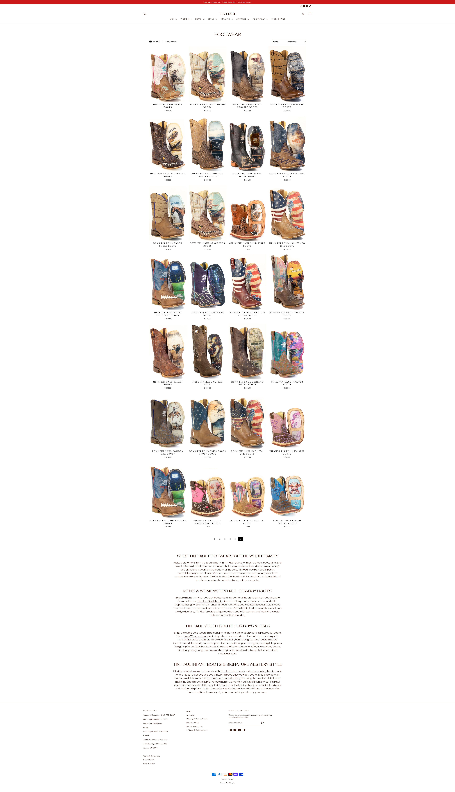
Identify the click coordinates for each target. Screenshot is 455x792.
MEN (172, 19)
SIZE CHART (278, 19)
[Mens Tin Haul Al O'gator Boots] (168, 143)
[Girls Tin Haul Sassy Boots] (168, 74)
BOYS (198, 19)
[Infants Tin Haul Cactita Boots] (247, 490)
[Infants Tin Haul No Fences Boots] (287, 490)
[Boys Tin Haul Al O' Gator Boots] (207, 74)
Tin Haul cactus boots (204, 608)
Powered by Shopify (227, 783)
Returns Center (192, 722)
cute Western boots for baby (224, 678)
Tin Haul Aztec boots (235, 608)
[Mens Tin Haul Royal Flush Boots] (247, 143)
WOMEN (185, 19)
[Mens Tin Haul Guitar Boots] (207, 351)
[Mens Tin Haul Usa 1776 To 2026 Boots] (287, 213)
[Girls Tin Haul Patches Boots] (207, 282)
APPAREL (242, 19)
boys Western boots (196, 636)
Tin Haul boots (233, 562)
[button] (310, 13)
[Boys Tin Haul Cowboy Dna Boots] (168, 421)
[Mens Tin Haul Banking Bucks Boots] (247, 351)
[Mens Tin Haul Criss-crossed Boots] (247, 74)
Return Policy (148, 760)
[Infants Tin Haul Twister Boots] (287, 421)
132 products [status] (171, 41)
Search (189, 711)
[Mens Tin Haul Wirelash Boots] (287, 74)
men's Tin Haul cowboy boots (203, 597)
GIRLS (211, 19)
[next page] (240, 539)
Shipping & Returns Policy (196, 719)
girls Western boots (266, 639)
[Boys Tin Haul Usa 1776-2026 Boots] (247, 421)
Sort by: (284, 41)
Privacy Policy (149, 763)
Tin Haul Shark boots (209, 601)
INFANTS (226, 19)
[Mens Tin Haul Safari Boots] (168, 351)
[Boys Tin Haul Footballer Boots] (168, 490)
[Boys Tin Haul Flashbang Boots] (287, 143)
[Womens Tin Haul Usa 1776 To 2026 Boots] (247, 282)
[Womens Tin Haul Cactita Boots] (287, 282)
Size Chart (190, 715)
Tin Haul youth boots (268, 632)
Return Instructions (194, 726)
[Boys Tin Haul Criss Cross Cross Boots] (207, 421)
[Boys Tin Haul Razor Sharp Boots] (168, 213)
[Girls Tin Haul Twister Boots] (287, 351)
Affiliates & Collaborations (196, 730)
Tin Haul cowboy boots (253, 569)
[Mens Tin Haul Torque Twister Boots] (207, 143)
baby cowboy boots (262, 671)
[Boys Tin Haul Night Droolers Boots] (168, 282)
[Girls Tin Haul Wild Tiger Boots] (247, 213)
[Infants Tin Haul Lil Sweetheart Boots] (207, 490)
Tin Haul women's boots (232, 604)
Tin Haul (227, 14)
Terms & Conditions (151, 756)
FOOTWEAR (259, 19)
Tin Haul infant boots (232, 671)
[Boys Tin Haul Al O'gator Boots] (207, 213)
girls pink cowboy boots (193, 646)
